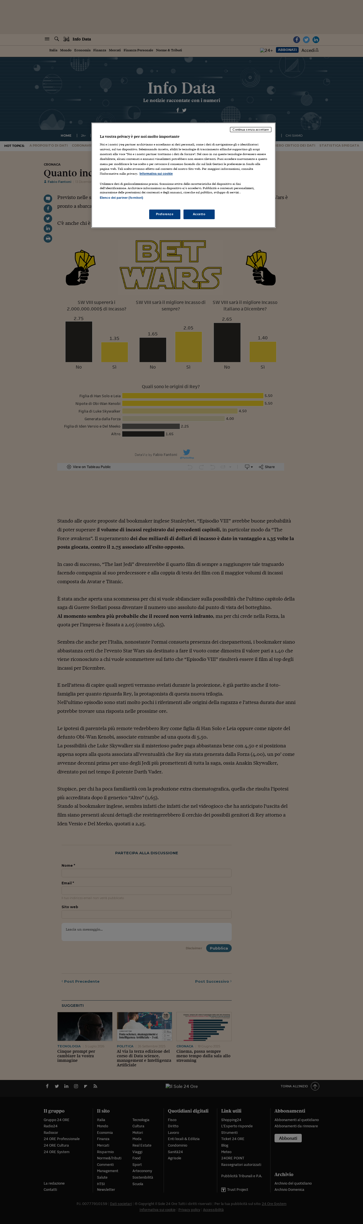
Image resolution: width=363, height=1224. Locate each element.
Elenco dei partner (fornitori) (121, 197)
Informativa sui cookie (156, 173)
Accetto (199, 214)
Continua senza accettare (251, 129)
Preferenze (165, 214)
